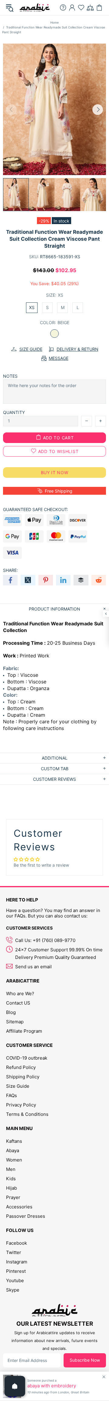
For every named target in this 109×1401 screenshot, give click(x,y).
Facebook (16, 1243)
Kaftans (14, 1141)
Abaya (12, 1150)
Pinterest (16, 1271)
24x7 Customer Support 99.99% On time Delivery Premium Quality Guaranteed (59, 953)
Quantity (14, 412)
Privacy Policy (21, 1105)
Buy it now (54, 472)
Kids (11, 1178)
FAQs (11, 1095)
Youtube (15, 1280)
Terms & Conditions (27, 1114)
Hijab (11, 1188)
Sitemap (15, 1022)
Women (14, 1160)
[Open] (15, 1386)
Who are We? (20, 993)
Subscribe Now (85, 1360)
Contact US (18, 1003)
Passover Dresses (25, 1216)
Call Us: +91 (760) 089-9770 (45, 940)
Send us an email (33, 966)
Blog (11, 1012)
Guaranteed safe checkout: (35, 509)
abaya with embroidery (51, 1386)
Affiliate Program (24, 1031)
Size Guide (17, 1086)
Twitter (13, 1252)
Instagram (16, 1262)
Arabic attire (34, 7)
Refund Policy (21, 1067)
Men (10, 1169)
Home (54, 22)
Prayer (13, 1197)
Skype (12, 1290)
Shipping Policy (22, 1077)
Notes (10, 376)
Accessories (19, 1207)
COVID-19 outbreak (26, 1058)
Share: (10, 570)
